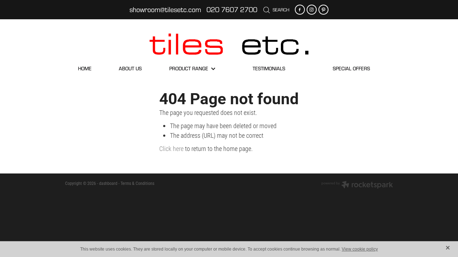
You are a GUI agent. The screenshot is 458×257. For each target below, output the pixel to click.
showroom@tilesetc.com (165, 9)
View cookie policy (360, 249)
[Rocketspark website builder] (357, 185)
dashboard (108, 183)
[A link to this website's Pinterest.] (323, 10)
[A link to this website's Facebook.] (300, 10)
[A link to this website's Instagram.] (312, 10)
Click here (171, 148)
